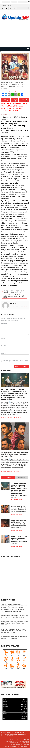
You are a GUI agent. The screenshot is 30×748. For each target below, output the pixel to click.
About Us (26, 739)
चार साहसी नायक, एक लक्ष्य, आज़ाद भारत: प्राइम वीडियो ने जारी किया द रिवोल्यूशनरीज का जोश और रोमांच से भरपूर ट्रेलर (14, 454)
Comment (4, 323)
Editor (20, 91)
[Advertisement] (15, 35)
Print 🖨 (6, 100)
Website (3, 353)
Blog (18, 739)
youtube (15, 8)
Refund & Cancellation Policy (20, 744)
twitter (6, 8)
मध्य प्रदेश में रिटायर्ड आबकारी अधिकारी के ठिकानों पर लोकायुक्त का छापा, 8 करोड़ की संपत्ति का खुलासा (13, 296)
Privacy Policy (14, 742)
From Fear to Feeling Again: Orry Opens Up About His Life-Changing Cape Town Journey (19, 540)
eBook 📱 (24, 100)
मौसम (16, 721)
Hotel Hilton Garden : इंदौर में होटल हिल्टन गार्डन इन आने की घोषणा (14, 291)
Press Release (24, 741)
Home (11, 739)
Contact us (25, 742)
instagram (10, 8)
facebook (2, 8)
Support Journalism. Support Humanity (17, 746)
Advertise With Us (11, 741)
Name (3, 338)
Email (3, 346)
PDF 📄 (15, 100)
